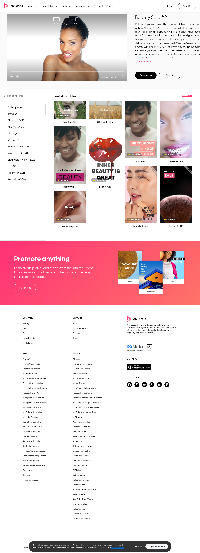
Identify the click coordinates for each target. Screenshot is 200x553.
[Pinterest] (166, 385)
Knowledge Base (80, 328)
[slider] (11, 72)
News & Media (29, 338)
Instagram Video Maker (33, 398)
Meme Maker (78, 441)
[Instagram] (149, 348)
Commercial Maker (31, 369)
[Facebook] (135, 348)
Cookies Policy (117, 547)
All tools (76, 359)
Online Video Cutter (81, 451)
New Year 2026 (16, 126)
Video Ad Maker (80, 373)
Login (170, 6)
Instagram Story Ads (32, 407)
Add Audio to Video (81, 460)
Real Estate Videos (31, 446)
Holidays (12, 133)
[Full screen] (123, 76)
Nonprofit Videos (30, 480)
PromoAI (98, 6)
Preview (70, 106)
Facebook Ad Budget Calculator (87, 402)
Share (169, 75)
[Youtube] (144, 385)
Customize (146, 75)
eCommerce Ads (30, 373)
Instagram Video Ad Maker (35, 402)
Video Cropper (79, 509)
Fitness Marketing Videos (34, 451)
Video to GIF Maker (81, 427)
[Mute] (18, 76)
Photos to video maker (83, 364)
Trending (12, 113)
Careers (26, 333)
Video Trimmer (79, 494)
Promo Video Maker (31, 364)
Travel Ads (27, 470)
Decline (138, 546)
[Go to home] (15, 6)
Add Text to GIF (79, 431)
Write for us (28, 343)
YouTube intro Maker (32, 422)
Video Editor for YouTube (84, 436)
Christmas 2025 (16, 120)
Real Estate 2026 (17, 179)
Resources (80, 6)
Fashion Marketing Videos (34, 455)
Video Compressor (81, 480)
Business (26, 475)
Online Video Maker (81, 369)
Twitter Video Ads (30, 436)
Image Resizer (79, 383)
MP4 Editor (77, 417)
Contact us (77, 333)
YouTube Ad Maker (31, 417)
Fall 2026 (12, 166)
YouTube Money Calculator (85, 412)
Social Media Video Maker (34, 378)
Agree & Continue (157, 546)
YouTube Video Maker (32, 412)
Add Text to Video (80, 465)
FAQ (75, 323)
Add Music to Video (81, 422)
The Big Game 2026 (18, 146)
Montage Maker (80, 504)
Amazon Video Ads (31, 441)
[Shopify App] (152, 367)
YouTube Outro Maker (32, 427)
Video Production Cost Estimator (87, 398)
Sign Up (187, 6)
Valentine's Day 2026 (19, 153)
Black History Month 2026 (21, 159)
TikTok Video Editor (81, 518)
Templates (47, 6)
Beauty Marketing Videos (34, 465)
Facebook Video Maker (33, 383)
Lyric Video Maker (80, 455)
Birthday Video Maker (82, 446)
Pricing (109, 6)
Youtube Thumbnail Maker (84, 489)
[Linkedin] (159, 385)
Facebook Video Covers (83, 393)
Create (30, 6)
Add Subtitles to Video (83, 499)
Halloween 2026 (16, 172)
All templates (15, 107)
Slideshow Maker (80, 513)
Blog (75, 338)
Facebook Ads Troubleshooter (86, 407)
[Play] (12, 76)
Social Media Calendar (83, 378)
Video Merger (79, 475)
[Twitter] (151, 385)
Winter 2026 (14, 140)
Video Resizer (79, 484)
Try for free (25, 287)
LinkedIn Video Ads (31, 431)
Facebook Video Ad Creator (35, 388)
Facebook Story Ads (31, 393)
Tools (64, 6)
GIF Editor (77, 470)
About (25, 328)
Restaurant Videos (31, 460)
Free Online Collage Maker (84, 388)
